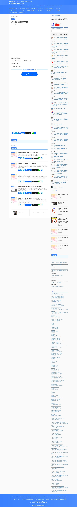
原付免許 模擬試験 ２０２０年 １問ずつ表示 (28, 152)
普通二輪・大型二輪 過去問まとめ (49, 6)
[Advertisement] (29, 33)
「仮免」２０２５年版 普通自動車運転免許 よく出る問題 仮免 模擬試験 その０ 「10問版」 (59, 140)
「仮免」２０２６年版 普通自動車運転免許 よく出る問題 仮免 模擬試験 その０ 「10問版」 (59, 134)
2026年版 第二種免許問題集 (40, 6)
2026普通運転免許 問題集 (22, 6)
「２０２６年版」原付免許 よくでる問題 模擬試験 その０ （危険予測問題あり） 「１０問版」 (59, 119)
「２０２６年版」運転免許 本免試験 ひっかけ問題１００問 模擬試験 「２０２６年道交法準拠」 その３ (59, 166)
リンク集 (22, 10)
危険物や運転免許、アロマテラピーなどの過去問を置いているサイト (38, 503)
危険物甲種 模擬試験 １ (59, 124)
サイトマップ (40, 10)
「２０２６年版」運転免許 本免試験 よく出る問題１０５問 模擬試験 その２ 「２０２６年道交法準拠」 (59, 172)
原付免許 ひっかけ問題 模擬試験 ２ (26, 175)
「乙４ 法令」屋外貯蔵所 (56, 282)
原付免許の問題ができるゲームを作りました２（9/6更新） (30, 186)
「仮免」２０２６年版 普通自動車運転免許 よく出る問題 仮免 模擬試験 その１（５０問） (59, 51)
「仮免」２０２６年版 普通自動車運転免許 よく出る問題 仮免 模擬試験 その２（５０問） (59, 104)
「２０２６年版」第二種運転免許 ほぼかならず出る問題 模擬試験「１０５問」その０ (59, 72)
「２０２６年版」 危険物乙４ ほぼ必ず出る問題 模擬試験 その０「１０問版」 (59, 129)
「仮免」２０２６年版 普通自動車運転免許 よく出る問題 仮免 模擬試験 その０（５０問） (59, 45)
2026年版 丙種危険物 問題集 (22, 8)
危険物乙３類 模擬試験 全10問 (59, 145)
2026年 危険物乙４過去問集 (58, 6)
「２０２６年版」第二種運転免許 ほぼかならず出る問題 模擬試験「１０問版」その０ (59, 93)
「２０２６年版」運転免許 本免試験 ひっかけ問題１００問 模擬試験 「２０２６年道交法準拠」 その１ (59, 78)
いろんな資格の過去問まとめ (16, 3)
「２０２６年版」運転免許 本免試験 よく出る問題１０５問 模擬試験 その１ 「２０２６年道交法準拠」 (59, 113)
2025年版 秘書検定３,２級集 (49, 8)
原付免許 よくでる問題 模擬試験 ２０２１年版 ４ (29, 198)
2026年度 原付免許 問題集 (31, 6)
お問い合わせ (49, 10)
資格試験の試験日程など (31, 10)
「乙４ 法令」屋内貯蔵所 (56, 279)
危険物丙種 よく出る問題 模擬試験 (60, 153)
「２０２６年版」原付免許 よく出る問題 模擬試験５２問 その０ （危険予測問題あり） (59, 57)
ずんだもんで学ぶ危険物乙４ (13, 13)
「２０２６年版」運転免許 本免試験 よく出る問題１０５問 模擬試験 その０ (59, 39)
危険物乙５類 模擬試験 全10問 (59, 108)
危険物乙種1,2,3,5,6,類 (13, 8)
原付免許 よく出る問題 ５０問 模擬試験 (27, 163)
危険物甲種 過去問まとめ (31, 8)
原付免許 (14, 145)
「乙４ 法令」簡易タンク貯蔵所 (57, 275)
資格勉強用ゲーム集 (22, 12)
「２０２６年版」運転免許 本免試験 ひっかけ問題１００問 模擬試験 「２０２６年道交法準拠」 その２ (59, 182)
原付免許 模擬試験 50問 (57, 28)
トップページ (13, 5)
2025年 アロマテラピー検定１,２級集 (40, 8)
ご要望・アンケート (13, 10)
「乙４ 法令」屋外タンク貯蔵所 (57, 286)
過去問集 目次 (61, 202)
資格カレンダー (58, 8)
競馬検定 (58, 10)
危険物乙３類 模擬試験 (58, 156)
